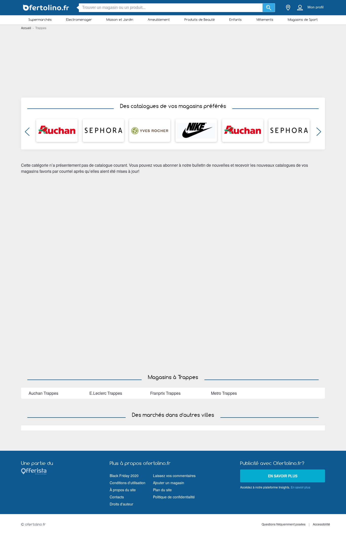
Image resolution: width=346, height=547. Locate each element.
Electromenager (79, 19)
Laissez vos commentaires (174, 475)
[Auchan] (56, 130)
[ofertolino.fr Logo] (46, 7)
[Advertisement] (173, 63)
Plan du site (162, 489)
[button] (27, 133)
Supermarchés (40, 19)
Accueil (26, 28)
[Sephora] (103, 130)
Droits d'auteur (121, 503)
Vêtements (264, 19)
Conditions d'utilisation (127, 482)
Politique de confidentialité (174, 496)
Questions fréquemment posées (283, 524)
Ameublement (159, 19)
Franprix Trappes (165, 393)
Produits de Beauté (199, 19)
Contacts (117, 496)
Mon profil (315, 7)
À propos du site (123, 489)
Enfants (235, 19)
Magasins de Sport (303, 19)
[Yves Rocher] (149, 130)
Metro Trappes (224, 393)
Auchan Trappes (43, 393)
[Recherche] (269, 7)
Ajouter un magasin (168, 482)
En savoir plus (282, 475)
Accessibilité (321, 524)
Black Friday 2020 (124, 475)
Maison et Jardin (119, 19)
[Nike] (196, 130)
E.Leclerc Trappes (105, 393)
